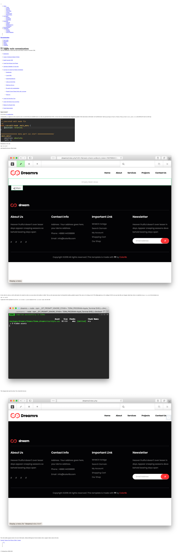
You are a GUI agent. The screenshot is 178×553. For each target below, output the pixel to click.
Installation (8, 19)
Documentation (6, 27)
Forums (7, 29)
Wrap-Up (8, 94)
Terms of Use (7, 540)
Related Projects (9, 24)
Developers (5, 41)
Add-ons (8, 22)
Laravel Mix (9, 75)
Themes (8, 23)
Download (8, 18)
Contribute (5, 45)
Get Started (5, 16)
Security (8, 8)
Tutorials (5, 44)
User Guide (5, 40)
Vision (7, 7)
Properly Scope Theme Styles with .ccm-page (16, 91)
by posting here (9, 114)
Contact (19, 540)
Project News (9, 14)
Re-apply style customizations (12, 88)
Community (6, 28)
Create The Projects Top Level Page (11, 101)
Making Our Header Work (9, 104)
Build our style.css (10, 85)
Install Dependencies (10, 78)
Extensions (5, 21)
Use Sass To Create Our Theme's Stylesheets (13, 69)
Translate (8, 31)
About (4, 6)
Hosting (8, 17)
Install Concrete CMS (8, 60)
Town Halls (8, 11)
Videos (4, 42)
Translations (8, 26)
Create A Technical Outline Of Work (11, 57)
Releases (8, 9)
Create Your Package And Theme (10, 63)
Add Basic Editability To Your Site (11, 66)
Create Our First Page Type (9, 98)
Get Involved (9, 13)
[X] (3, 542)
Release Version (4, 47)
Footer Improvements (8, 108)
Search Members (9, 32)
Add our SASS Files (10, 81)
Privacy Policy (14, 540)
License (8, 12)
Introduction (6, 53)
